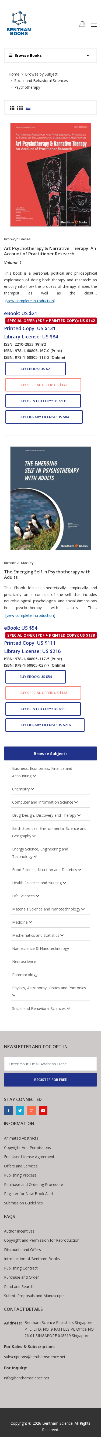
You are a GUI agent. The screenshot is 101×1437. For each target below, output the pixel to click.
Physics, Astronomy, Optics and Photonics (49, 987)
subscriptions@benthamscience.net (34, 1356)
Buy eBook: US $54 (35, 676)
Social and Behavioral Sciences (39, 1008)
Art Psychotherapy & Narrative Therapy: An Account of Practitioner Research (50, 251)
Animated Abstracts (21, 1138)
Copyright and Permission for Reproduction (41, 1240)
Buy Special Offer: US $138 (43, 692)
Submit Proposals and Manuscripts (34, 1295)
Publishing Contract (21, 1268)
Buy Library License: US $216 (45, 724)
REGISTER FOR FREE (50, 1079)
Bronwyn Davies (17, 239)
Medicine (20, 922)
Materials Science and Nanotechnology (46, 909)
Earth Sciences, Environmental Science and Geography (49, 832)
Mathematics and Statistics (36, 935)
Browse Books (28, 55)
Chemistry (21, 789)
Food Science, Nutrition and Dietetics (45, 869)
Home (14, 74)
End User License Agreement (29, 1156)
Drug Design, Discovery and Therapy (44, 815)
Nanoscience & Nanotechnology (40, 948)
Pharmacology (24, 974)
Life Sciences (24, 895)
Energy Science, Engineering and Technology (40, 852)
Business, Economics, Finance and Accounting (42, 772)
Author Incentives (19, 1231)
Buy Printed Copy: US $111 (43, 708)
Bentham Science (57, 1423)
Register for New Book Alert (28, 1193)
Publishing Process (20, 1175)
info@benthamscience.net (26, 1377)
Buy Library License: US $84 (44, 417)
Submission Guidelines (23, 1202)
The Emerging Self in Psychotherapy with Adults (47, 574)
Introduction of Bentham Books (32, 1258)
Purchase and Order (21, 1277)
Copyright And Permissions (27, 1147)
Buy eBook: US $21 (35, 368)
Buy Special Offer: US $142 (43, 384)
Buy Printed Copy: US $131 (43, 400)
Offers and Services (21, 1166)
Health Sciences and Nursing (37, 882)
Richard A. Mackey (19, 562)
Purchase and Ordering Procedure (33, 1184)
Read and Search (18, 1286)
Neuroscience (24, 961)
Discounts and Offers (22, 1249)
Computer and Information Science (43, 802)
